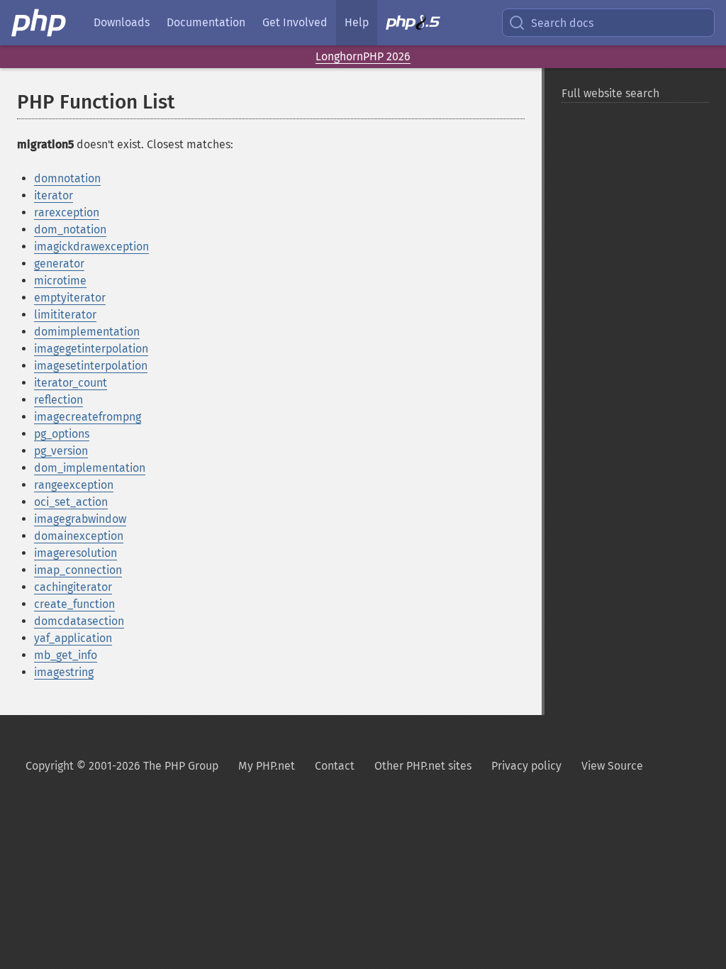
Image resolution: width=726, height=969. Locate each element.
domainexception (78, 536)
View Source (612, 766)
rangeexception (73, 485)
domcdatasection (79, 621)
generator (59, 263)
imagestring (64, 672)
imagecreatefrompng (87, 416)
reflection (58, 399)
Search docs (562, 23)
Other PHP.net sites (422, 766)
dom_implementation (89, 468)
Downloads (122, 22)
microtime (60, 280)
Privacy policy (526, 766)
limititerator (65, 314)
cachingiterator (73, 587)
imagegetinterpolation (91, 348)
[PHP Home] (39, 22)
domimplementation (87, 331)
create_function (74, 604)
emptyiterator (70, 297)
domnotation (67, 178)
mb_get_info (65, 655)
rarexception (66, 212)
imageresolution (75, 553)
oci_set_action (71, 502)
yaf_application (73, 638)
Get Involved (295, 22)
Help (357, 22)
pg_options (61, 434)
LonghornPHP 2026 (363, 56)
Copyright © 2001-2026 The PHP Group (122, 766)
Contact (334, 766)
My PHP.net (266, 766)
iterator (53, 195)
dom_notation (70, 229)
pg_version (61, 451)
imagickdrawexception (91, 246)
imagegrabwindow (80, 519)
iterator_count (70, 382)
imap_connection (78, 570)
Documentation (206, 22)
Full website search (610, 93)
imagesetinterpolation (90, 365)
